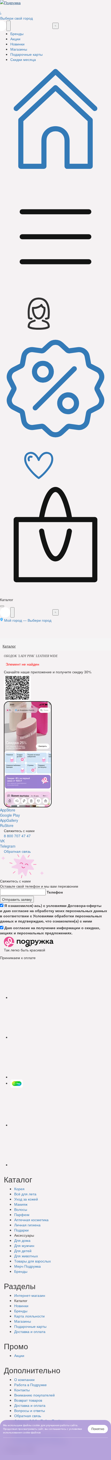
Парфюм (21, 1214)
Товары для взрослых (32, 1261)
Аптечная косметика (31, 1219)
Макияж (20, 1204)
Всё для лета (25, 1193)
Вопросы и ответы (29, 1410)
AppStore (7, 809)
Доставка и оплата (29, 1405)
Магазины (22, 1321)
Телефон (55, 892)
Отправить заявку (17, 899)
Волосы (20, 1209)
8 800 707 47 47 (17, 835)
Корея (19, 1188)
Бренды (20, 1271)
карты (30, 1326)
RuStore (6, 825)
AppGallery (9, 820)
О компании (24, 1379)
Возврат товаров (28, 1400)
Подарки (21, 1230)
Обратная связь (17, 851)
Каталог (9, 646)
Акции (19, 1355)
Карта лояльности (29, 1316)
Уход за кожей (26, 1199)
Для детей (22, 1250)
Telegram (7, 846)
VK (2, 840)
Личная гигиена (27, 1224)
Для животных (26, 1255)
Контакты (22, 1389)
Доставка (29, 1331)
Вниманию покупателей (34, 1395)
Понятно (97, 1429)
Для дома (22, 1240)
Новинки (21, 1305)
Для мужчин (24, 1245)
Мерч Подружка (27, 1266)
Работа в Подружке (30, 1384)
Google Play (10, 815)
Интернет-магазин (29, 1295)
